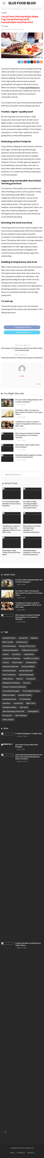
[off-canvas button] (3, 3)
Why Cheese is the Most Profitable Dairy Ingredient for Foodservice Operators (27, 435)
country (6, 662)
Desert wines (17, 662)
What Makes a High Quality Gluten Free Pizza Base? (27, 446)
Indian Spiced (8, 679)
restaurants (18, 703)
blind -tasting (8, 642)
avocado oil (23, 638)
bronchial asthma (9, 646)
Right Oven (30, 703)
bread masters (21, 642)
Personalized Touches (31, 691)
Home (3, 9)
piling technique (9, 695)
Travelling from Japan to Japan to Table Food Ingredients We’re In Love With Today (28, 424)
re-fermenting (24, 699)
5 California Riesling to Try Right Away (28, 733)
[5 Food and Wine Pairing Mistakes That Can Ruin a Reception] (7, 403)
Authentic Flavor (9, 638)
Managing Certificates (11, 683)
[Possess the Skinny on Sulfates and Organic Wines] (7, 1035)
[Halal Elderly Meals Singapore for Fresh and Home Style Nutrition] (7, 458)
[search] (41, 3)
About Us (30, 1153)
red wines (6, 703)
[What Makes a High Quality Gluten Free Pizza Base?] (7, 448)
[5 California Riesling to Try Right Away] (7, 737)
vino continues (21, 715)
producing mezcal (9, 699)
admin (6, 26)
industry (19, 679)
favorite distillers (28, 666)
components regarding (11, 658)
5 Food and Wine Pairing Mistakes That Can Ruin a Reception (29, 401)
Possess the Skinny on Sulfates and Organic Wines (28, 944)
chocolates (16, 654)
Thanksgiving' (33, 711)
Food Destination (9, 670)
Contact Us (21, 1153)
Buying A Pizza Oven (27, 646)
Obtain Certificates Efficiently (14, 687)
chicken (6, 654)
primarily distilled (24, 695)
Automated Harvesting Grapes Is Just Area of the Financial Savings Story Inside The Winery (28, 757)
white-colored (8, 719)
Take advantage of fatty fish (13, 711)
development (31, 662)
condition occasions (31, 658)
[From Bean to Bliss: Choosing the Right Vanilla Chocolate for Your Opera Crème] (7, 413)
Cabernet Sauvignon (10, 650)
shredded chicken (9, 707)
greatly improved (25, 670)
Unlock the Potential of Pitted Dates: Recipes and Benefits (22, 358)
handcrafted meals (26, 675)
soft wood (24, 707)
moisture (26, 683)
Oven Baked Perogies (11, 691)
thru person (7, 715)
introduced (30, 679)
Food (4, 12)
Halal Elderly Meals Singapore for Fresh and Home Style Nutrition (28, 456)
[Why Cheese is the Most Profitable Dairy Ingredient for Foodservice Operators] (7, 436)
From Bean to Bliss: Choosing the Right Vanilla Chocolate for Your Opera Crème (28, 412)
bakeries (34, 638)
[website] (3, 383)
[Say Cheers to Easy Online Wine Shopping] (7, 745)
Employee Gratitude (10, 666)
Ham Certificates (9, 675)
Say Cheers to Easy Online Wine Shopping (26, 746)
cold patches (29, 654)
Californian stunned (29, 650)
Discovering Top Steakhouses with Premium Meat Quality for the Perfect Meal (22, 349)
